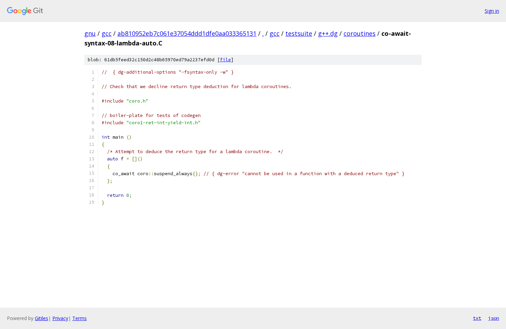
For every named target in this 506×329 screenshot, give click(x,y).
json (493, 318)
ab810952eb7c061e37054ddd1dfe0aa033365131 (186, 33)
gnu (90, 33)
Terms (79, 318)
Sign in (492, 11)
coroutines (360, 33)
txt (477, 318)
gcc (107, 33)
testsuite (298, 33)
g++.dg (328, 33)
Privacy (60, 318)
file (225, 60)
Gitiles (41, 318)
